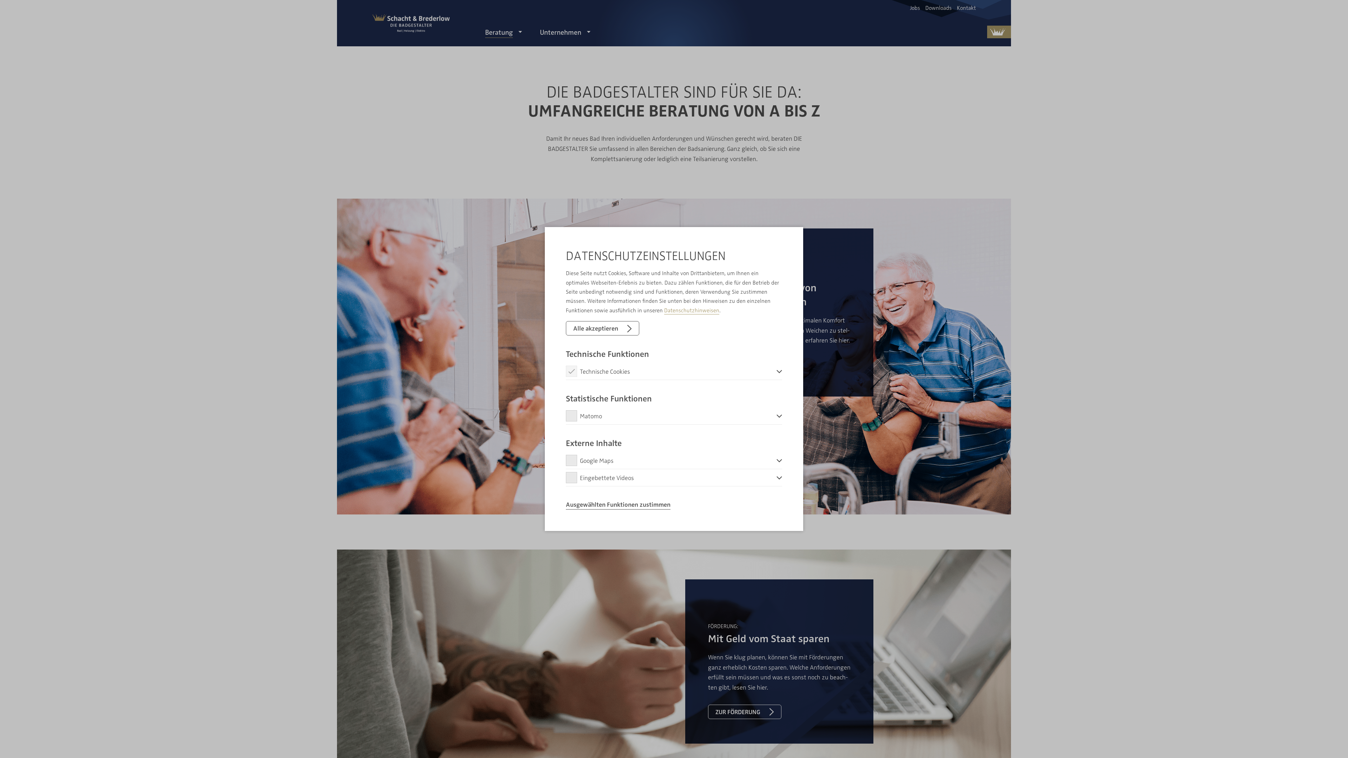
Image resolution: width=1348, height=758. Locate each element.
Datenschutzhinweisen (691, 310)
